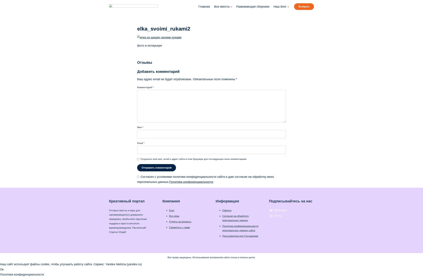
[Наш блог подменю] (288, 7)
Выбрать (304, 6)
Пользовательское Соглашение (240, 236)
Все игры (174, 216)
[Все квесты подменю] (231, 7)
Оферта (226, 210)
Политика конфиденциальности (191, 182)
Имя (140, 127)
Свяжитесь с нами (179, 227)
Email (140, 143)
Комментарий (145, 87)
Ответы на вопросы (180, 221)
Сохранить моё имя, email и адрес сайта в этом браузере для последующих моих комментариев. (194, 159)
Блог (171, 210)
